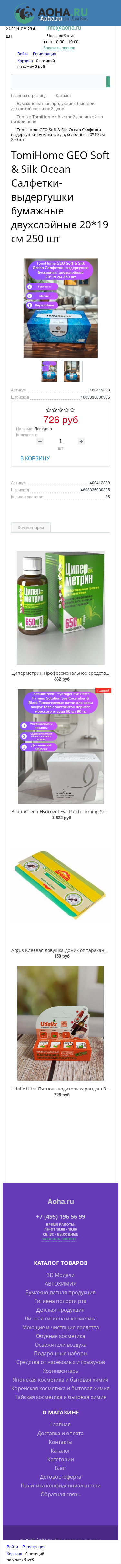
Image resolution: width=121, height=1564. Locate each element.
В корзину (35, 458)
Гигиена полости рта (60, 1301)
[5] (72, 410)
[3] (60, 410)
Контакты (60, 1441)
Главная (60, 1424)
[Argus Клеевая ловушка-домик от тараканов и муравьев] (60, 885)
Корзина (25, 60)
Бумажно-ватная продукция (60, 1292)
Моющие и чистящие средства (60, 1327)
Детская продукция (60, 1309)
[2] (54, 410)
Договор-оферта (60, 1476)
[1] (48, 410)
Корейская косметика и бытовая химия (60, 1388)
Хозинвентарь (60, 1370)
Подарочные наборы (60, 1353)
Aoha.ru (60, 1201)
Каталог (60, 1450)
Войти (23, 53)
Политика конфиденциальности (61, 1485)
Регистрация (44, 53)
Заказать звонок (59, 48)
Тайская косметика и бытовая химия (60, 1397)
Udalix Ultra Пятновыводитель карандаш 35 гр (63, 1089)
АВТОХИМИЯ (60, 1283)
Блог (60, 1468)
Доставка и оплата (60, 1433)
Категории (60, 1459)
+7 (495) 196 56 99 (60, 1216)
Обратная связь (60, 1494)
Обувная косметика (60, 1336)
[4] (66, 410)
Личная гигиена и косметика (61, 1318)
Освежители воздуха (60, 1344)
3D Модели (61, 1274)
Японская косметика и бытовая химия (60, 1379)
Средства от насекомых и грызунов (60, 1362)
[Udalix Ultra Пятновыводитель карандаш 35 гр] (60, 1023)
